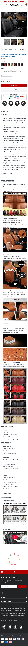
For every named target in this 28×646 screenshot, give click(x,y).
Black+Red (15, 64)
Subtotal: (3, 81)
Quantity (3, 75)
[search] (6, 5)
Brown (9, 64)
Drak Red (19, 64)
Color (3, 61)
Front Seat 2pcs (6, 71)
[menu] (2, 5)
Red (5, 64)
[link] (2, 592)
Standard (14, 71)
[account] (22, 4)
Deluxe (20, 71)
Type (2, 68)
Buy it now (14, 90)
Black (2, 64)
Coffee (22, 64)
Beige (12, 64)
